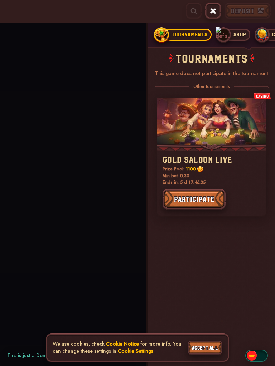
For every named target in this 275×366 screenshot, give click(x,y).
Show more (11, 59)
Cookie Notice (122, 344)
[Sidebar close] (213, 11)
